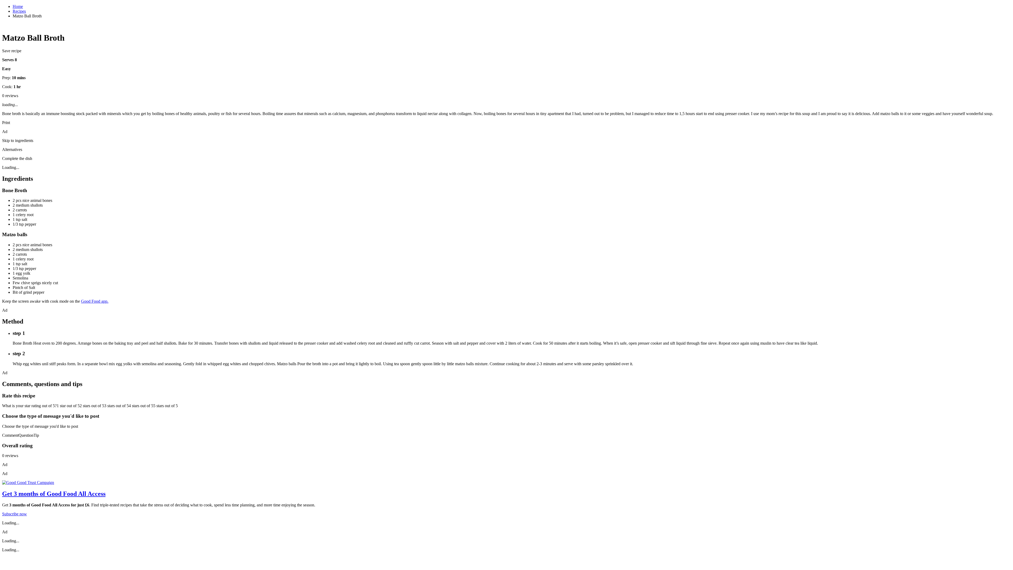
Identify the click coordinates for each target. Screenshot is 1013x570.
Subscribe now (14, 514)
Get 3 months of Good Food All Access (54, 493)
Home (18, 6)
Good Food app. (94, 301)
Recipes (19, 11)
